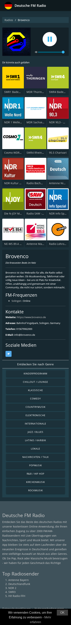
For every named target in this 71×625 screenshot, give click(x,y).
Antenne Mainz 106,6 (40, 244)
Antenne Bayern (18, 580)
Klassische (35, 390)
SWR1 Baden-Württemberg (21, 92)
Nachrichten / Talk (35, 457)
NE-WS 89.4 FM (13, 244)
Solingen (16, 301)
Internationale (35, 423)
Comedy (35, 398)
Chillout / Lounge (35, 382)
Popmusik (35, 465)
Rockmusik (35, 490)
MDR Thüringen (37, 92)
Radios (9, 20)
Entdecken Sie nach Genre (35, 364)
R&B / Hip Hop (35, 473)
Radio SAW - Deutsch (40, 213)
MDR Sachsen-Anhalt (40, 122)
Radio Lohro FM (59, 244)
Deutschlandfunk (19, 584)
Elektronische (35, 415)
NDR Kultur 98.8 (14, 183)
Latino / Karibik (35, 440)
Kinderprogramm (35, 373)
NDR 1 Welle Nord (15, 122)
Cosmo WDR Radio (15, 152)
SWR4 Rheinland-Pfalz (41, 152)
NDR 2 (12, 588)
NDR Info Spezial (59, 213)
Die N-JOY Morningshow (19, 213)
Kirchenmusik (35, 482)
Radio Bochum (36, 183)
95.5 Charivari (58, 152)
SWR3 (12, 592)
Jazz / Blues (36, 432)
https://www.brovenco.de (31, 317)
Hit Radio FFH (16, 596)
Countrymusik (35, 407)
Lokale (35, 448)
